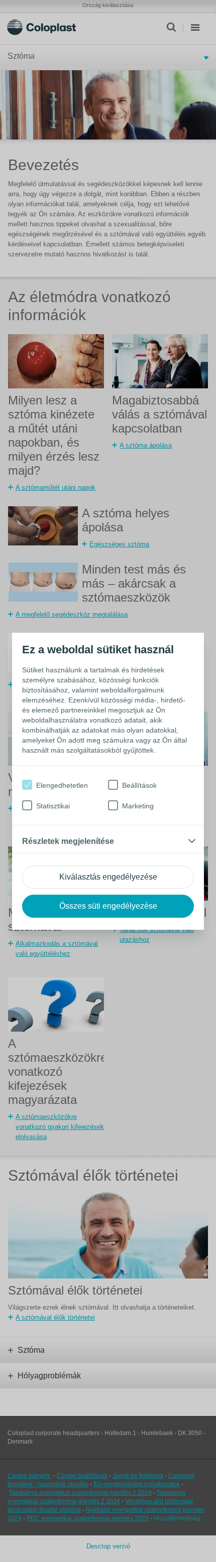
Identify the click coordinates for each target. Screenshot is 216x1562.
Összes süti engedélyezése (108, 906)
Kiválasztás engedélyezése (108, 877)
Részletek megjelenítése (68, 841)
